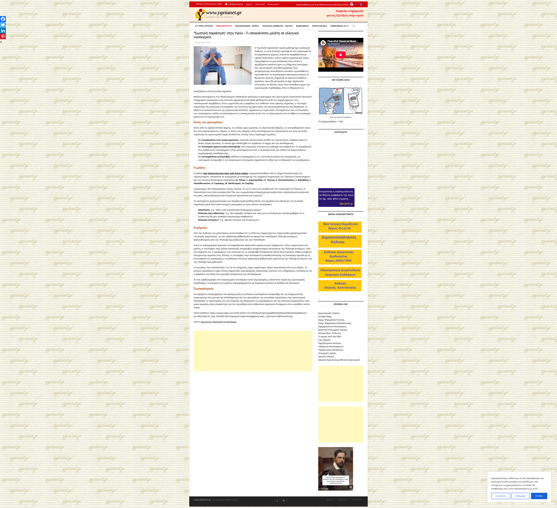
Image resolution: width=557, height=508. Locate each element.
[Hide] (1, 42)
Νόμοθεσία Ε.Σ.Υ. (340, 26)
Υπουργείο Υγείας (327, 353)
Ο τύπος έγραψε (204, 26)
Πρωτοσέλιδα (319, 26)
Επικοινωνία (273, 4)
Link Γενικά (260, 4)
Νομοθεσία (302, 26)
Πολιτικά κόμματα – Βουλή (277, 26)
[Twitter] (3, 25)
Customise (501, 496)
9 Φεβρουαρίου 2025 (202, 42)
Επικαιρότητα (224, 26)
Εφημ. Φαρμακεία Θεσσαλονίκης (334, 323)
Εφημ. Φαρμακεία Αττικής (331, 319)
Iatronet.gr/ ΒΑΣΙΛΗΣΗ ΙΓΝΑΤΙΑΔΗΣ (219, 321)
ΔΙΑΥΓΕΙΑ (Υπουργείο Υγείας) (332, 329)
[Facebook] (3, 19)
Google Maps (325, 316)
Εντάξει (539, 496)
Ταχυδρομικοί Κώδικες (329, 343)
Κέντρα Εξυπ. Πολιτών (329, 333)
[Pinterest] (3, 36)
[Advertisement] (253, 351)
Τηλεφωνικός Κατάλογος (330, 349)
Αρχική (249, 4)
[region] (519, 487)
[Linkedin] (3, 31)
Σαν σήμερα (324, 339)
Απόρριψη (521, 496)
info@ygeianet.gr (235, 4)
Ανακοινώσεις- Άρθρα (247, 26)
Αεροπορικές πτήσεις (329, 313)
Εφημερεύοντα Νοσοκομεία (332, 326)
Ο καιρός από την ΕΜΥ (329, 336)
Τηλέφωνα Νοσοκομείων (330, 346)
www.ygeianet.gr (224, 12)
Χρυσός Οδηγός (326, 356)
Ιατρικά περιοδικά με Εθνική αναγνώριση (339, 359)
